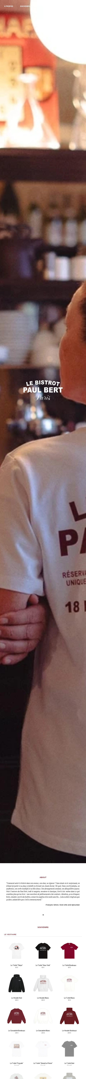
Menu (53, 6)
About (33, 6)
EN (80, 6)
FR (77, 6)
